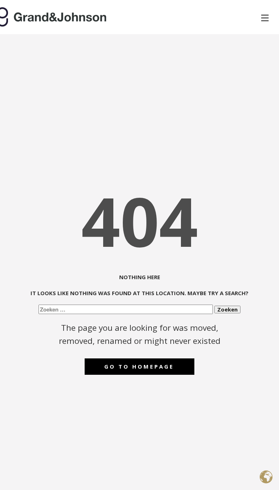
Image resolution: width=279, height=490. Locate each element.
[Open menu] (265, 18)
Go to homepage (139, 366)
